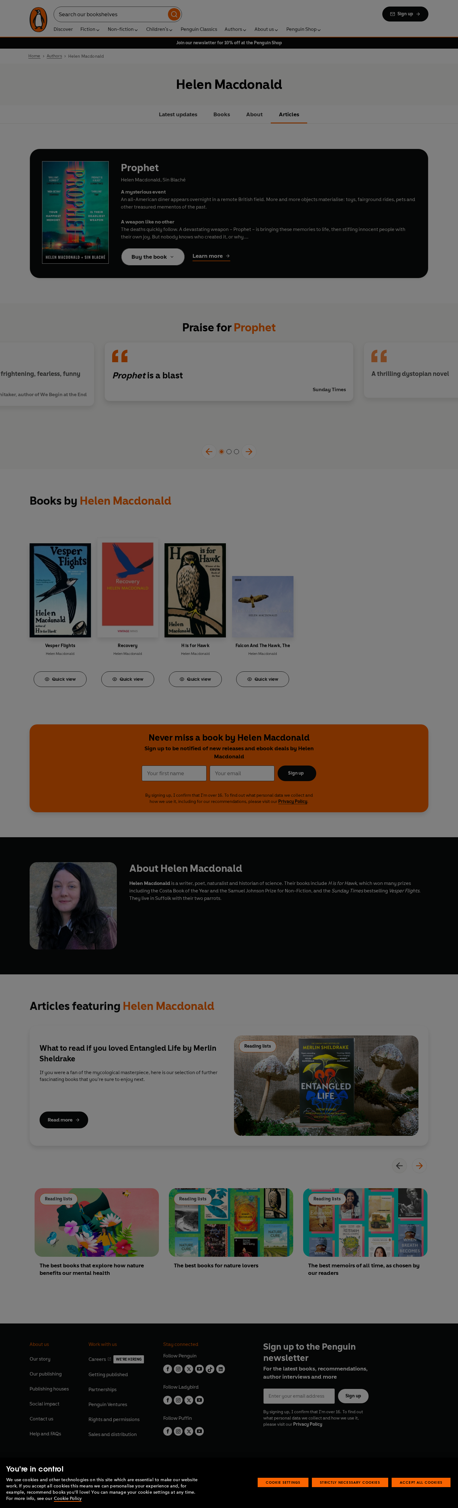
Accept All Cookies (421, 1482)
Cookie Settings (283, 1482)
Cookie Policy (68, 1498)
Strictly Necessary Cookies (350, 1482)
